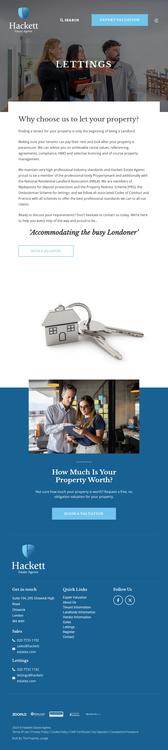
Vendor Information (77, 617)
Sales (67, 622)
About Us (69, 602)
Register (69, 632)
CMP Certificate (80, 732)
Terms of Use (20, 732)
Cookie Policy (59, 732)
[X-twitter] (130, 600)
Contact (68, 637)
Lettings (69, 627)
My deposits (100, 732)
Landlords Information (79, 612)
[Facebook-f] (118, 600)
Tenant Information (77, 607)
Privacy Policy (40, 732)
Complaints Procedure (124, 732)
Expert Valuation (75, 597)
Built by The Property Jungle (30, 738)
